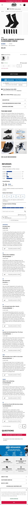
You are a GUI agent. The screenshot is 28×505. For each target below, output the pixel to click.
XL (19, 65)
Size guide (24, 62)
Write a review (4, 45)
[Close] (26, 489)
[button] (14, 9)
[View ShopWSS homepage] (14, 5)
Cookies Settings (14, 498)
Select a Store (17, 94)
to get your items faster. (21, 463)
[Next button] (24, 1)
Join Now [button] (20, 84)
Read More (19, 90)
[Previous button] (3, 1)
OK (14, 502)
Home (2, 11)
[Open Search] (20, 4)
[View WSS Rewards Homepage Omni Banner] (14, 450)
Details (11, 462)
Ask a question (12, 45)
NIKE (2, 37)
